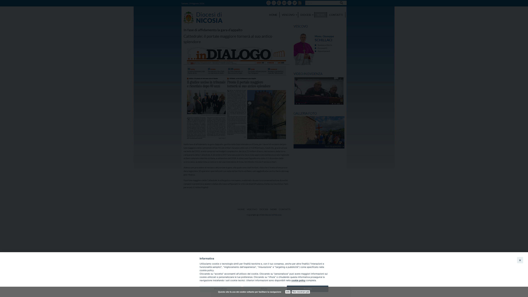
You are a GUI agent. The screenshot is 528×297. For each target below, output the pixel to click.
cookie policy (298, 280)
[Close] (520, 260)
